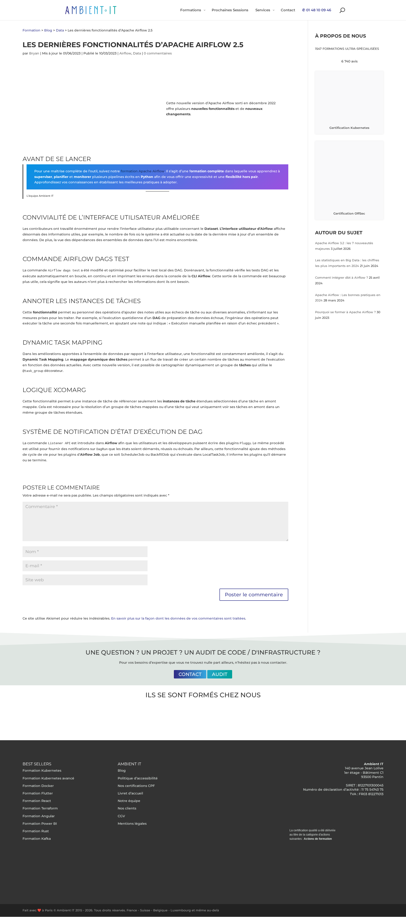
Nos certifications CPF (136, 786)
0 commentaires (158, 53)
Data (137, 53)
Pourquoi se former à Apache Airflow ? (346, 312)
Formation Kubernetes (42, 770)
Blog (122, 770)
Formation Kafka (37, 838)
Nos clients (127, 808)
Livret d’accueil (130, 793)
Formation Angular (39, 816)
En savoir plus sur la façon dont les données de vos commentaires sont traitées (178, 618)
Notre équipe (129, 801)
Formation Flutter (38, 793)
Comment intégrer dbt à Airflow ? (342, 277)
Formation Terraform (40, 808)
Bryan (34, 53)
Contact (190, 674)
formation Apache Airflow (142, 171)
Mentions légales (132, 823)
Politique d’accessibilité (138, 778)
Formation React (37, 801)
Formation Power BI (40, 823)
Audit (219, 674)
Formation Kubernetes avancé (48, 778)
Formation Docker (38, 786)
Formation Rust (36, 831)
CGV (121, 816)
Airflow (125, 53)
